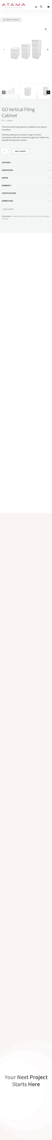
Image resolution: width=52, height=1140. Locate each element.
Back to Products (12, 20)
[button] (46, 29)
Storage (5, 219)
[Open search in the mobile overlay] (41, 6)
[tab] (26, 162)
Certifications (9, 193)
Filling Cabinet (44, 216)
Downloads (7, 201)
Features (6, 162)
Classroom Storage (18, 216)
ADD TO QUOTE (20, 151)
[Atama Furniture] (13, 7)
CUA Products (32, 216)
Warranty (6, 185)
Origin (5, 178)
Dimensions (7, 170)
